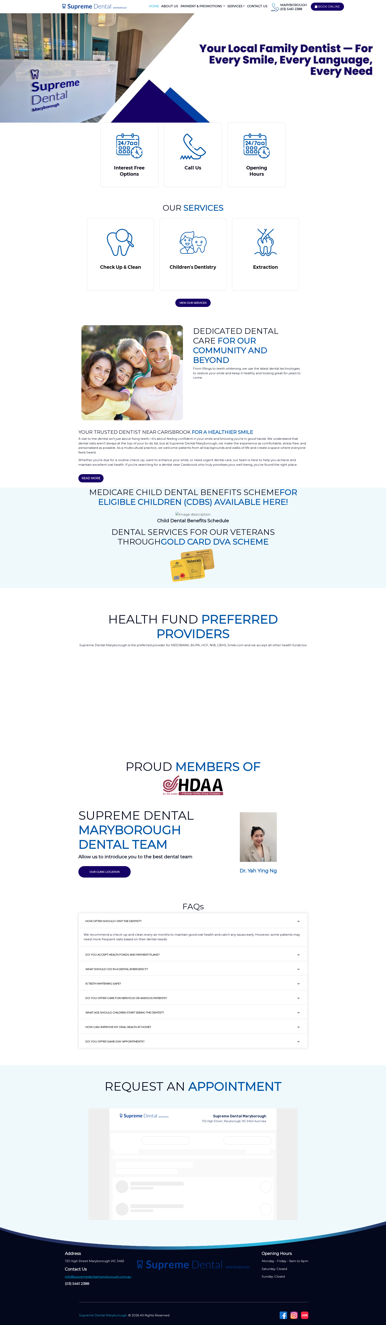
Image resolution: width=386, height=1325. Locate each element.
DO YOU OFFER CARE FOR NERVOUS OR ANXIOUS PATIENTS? (126, 998)
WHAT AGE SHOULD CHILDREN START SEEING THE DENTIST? (124, 1012)
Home (154, 6)
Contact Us (257, 6)
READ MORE (91, 478)
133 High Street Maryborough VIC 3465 (94, 1261)
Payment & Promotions (202, 6)
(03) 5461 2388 (291, 9)
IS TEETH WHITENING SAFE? (103, 983)
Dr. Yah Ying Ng (258, 871)
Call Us (193, 168)
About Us (169, 6)
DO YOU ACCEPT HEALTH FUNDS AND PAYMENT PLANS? (122, 954)
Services (234, 6)
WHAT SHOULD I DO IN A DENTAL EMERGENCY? (116, 969)
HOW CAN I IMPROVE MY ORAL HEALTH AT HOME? (118, 1027)
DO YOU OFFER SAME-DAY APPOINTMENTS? (115, 1041)
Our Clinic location (104, 871)
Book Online (328, 6)
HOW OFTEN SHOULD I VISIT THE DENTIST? (113, 921)
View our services (193, 302)
